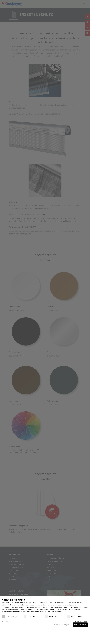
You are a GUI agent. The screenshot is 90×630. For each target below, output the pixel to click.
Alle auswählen (80, 625)
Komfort (53, 616)
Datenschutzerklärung (55, 612)
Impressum (6, 621)
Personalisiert (77, 616)
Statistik (31, 616)
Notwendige (11, 616)
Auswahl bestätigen (61, 625)
